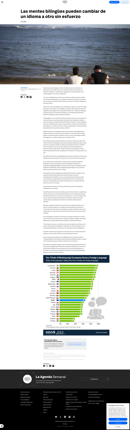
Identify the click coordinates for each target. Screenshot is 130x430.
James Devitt (24, 87)
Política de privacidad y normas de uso (65, 421)
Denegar (118, 419)
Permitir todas (118, 422)
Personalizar (118, 426)
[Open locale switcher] (2, 426)
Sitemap (65, 424)
